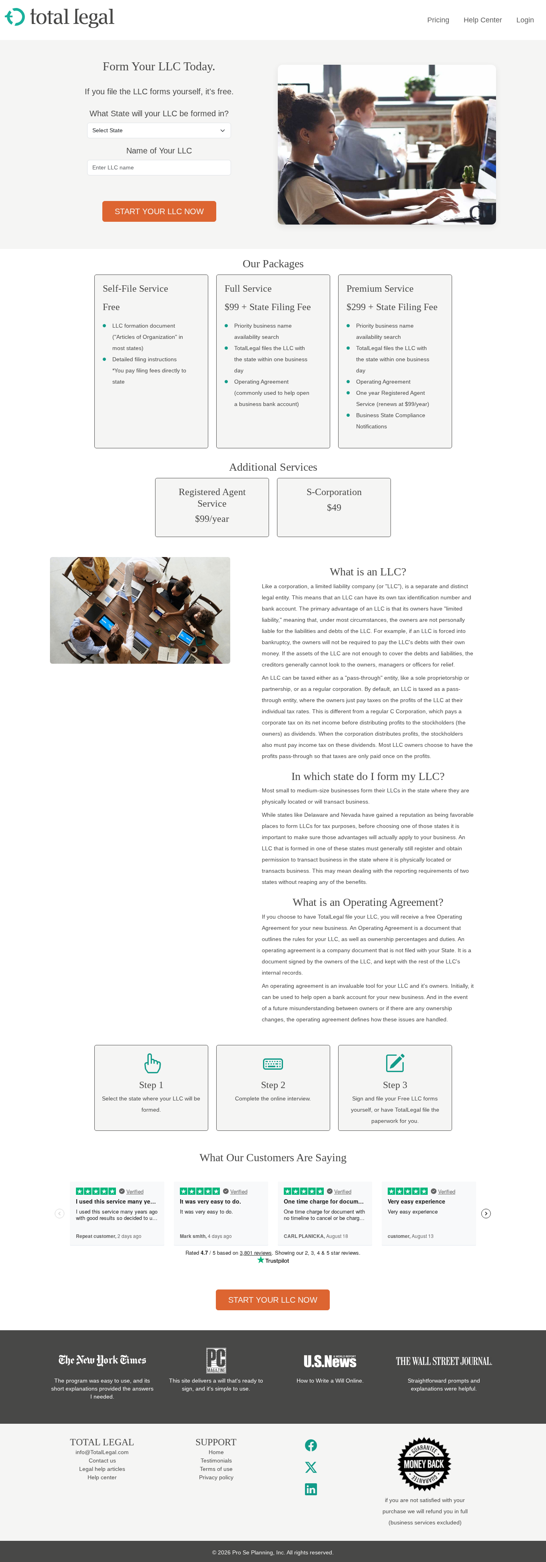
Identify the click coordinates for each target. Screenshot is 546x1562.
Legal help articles (102, 1469)
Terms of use (216, 1469)
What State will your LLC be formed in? (159, 113)
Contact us (102, 1460)
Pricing (438, 20)
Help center (102, 1477)
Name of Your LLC (159, 150)
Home (216, 1452)
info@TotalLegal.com (102, 1452)
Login (525, 20)
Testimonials (216, 1460)
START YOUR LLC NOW (272, 1299)
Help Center (483, 20)
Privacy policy (216, 1477)
